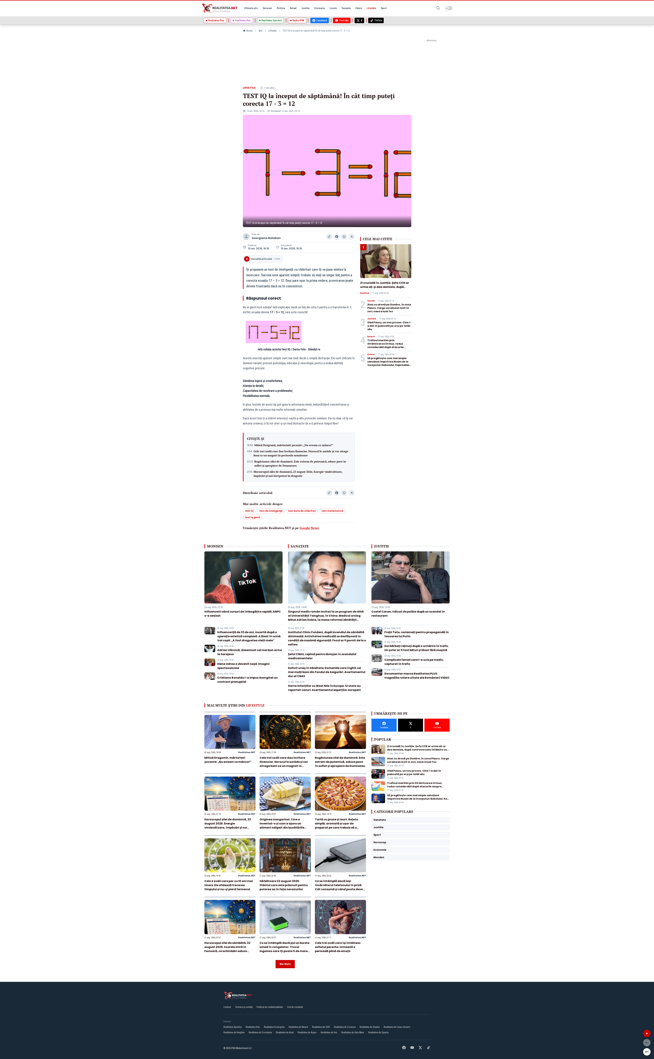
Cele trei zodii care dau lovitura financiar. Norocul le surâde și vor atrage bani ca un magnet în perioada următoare (301, 453)
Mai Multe (285, 964)
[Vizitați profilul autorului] (246, 236)
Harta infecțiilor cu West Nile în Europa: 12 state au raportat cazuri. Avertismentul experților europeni (324, 688)
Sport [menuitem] (384, 8)
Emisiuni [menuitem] (267, 8)
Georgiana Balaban (266, 238)
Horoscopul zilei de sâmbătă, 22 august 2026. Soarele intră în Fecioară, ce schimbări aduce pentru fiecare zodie (227, 949)
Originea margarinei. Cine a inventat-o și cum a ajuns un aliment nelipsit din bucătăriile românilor (282, 825)
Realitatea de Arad (285, 1032)
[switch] (448, 8)
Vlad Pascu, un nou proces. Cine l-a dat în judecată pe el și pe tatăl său (389, 326)
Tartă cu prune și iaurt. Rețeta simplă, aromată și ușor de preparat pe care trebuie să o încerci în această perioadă (336, 825)
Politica (364, 293)
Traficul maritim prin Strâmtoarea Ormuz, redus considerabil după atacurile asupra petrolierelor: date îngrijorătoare (385, 347)
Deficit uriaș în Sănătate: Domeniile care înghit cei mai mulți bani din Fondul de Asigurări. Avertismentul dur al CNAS (326, 672)
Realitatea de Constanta (260, 1032)
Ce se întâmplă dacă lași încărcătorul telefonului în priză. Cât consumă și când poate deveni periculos (340, 887)
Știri (260, 30)
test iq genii (252, 517)
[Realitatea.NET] (220, 8)
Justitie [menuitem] (305, 8)
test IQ (249, 511)
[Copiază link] (329, 237)
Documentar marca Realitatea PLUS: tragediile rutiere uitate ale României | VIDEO (416, 676)
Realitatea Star (253, 1027)
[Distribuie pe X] (352, 237)
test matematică (332, 511)
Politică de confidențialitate (270, 1007)
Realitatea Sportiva (232, 1027)
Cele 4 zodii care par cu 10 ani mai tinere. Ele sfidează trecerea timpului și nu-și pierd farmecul (228, 885)
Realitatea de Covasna (345, 1027)
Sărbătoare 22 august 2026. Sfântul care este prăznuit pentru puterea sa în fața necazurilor (284, 885)
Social (371, 300)
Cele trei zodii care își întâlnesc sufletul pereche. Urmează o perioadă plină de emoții (338, 947)
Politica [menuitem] (281, 8)
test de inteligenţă (270, 511)
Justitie (371, 318)
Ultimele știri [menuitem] (251, 8)
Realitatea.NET (246, 752)
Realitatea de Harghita (234, 1032)
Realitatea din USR (321, 1027)
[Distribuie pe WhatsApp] (344, 237)
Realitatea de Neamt (298, 1027)
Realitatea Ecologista (274, 1027)
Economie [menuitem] (319, 8)
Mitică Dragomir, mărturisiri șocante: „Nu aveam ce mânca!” (293, 445)
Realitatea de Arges (307, 1032)
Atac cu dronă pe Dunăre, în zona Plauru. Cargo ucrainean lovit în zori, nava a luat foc (389, 308)
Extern (371, 336)
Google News (309, 528)
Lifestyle (272, 30)
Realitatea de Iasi (329, 1032)
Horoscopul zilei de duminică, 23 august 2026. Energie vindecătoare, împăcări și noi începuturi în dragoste (298, 474)
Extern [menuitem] (358, 8)
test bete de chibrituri (302, 511)
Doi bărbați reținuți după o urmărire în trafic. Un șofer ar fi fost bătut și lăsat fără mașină (416, 648)
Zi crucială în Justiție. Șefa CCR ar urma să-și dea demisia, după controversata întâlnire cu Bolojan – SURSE (385, 289)
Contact (227, 1007)
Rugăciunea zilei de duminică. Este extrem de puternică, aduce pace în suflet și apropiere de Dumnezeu (300, 463)
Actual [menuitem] (293, 8)
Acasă (249, 30)
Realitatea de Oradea (370, 1027)
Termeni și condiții (244, 1007)
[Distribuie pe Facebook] (337, 237)
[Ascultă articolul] (647, 1033)
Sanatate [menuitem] (346, 8)
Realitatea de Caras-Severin (397, 1027)
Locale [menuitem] (333, 8)
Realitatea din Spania (378, 1032)
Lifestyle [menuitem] (371, 8)
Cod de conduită (295, 1007)
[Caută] (438, 8)
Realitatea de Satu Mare (352, 1032)
